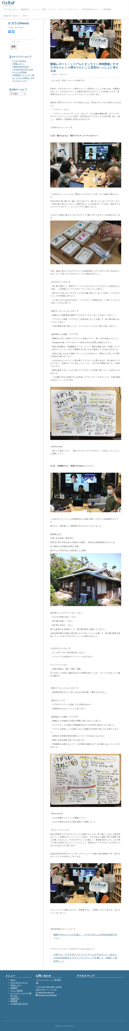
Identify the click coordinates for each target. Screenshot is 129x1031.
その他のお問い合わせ (19, 1004)
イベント (52, 9)
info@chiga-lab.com (46, 992)
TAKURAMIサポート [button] (91, 9)
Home (12, 980)
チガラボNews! (19, 61)
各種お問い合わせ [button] (11, 16)
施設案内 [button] (25, 9)
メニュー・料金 (39, 9)
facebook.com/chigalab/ (47, 995)
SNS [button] (25, 16)
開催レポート (19, 64)
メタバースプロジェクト (68, 9)
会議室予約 (14, 998)
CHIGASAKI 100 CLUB (23, 69)
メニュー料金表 (16, 991)
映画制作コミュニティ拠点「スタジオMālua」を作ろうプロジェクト (23, 78)
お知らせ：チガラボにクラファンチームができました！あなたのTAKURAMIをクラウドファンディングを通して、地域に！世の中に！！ (85, 957)
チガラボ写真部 (20, 72)
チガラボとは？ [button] (10, 9)
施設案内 (13, 988)
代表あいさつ (15, 985)
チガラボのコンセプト (19, 983)
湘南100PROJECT (21, 67)
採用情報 (107, 9)
